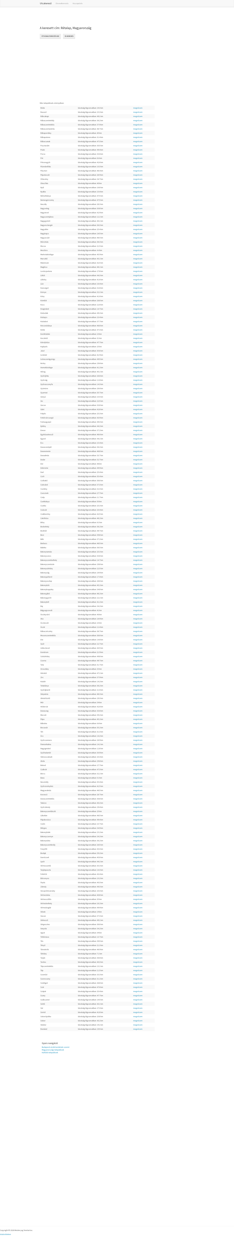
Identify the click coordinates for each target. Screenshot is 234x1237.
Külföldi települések (50, 1052)
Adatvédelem (5, 1234)
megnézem (137, 108)
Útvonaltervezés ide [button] (50, 36)
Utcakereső (46, 3)
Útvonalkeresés (62, 3)
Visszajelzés (78, 3)
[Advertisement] (89, 16)
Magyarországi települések (53, 1050)
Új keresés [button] (69, 36)
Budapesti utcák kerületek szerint (55, 1047)
